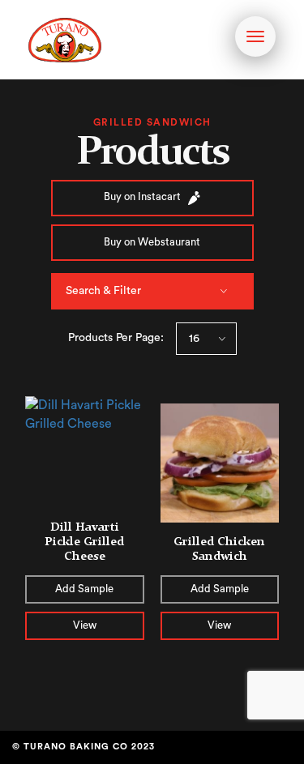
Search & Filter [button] (103, 291)
